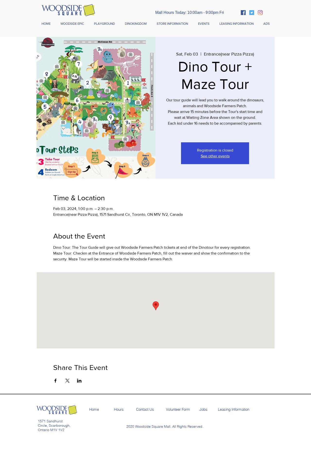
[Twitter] (251, 12)
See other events (215, 156)
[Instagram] (260, 12)
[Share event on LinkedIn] (79, 381)
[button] (172, 23)
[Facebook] (243, 12)
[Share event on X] (67, 381)
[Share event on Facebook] (55, 381)
